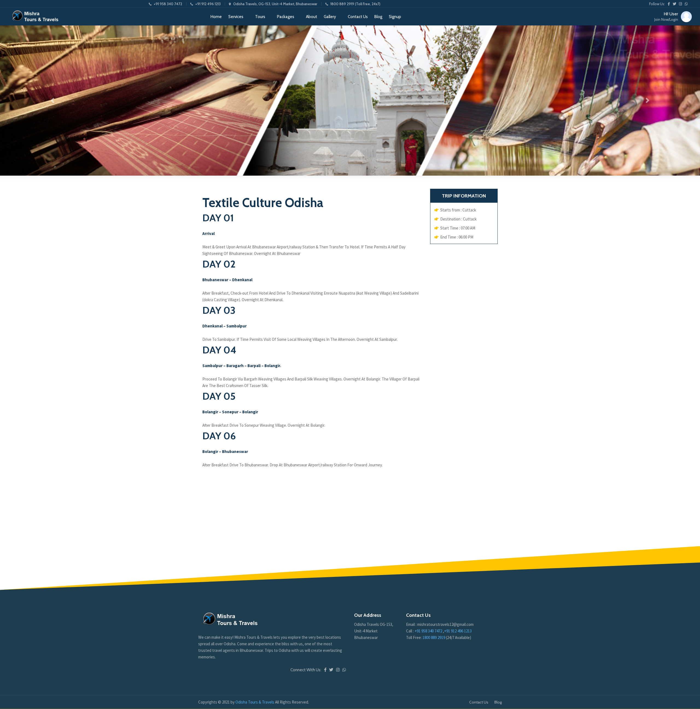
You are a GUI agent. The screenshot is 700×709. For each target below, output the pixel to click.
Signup (395, 16)
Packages (285, 16)
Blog (378, 16)
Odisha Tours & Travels (255, 702)
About (311, 16)
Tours (260, 16)
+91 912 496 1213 (208, 4)
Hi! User (666, 16)
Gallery (330, 16)
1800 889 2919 (434, 637)
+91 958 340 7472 (168, 4)
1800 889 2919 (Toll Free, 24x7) (355, 4)
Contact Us (358, 16)
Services (235, 16)
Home (216, 16)
